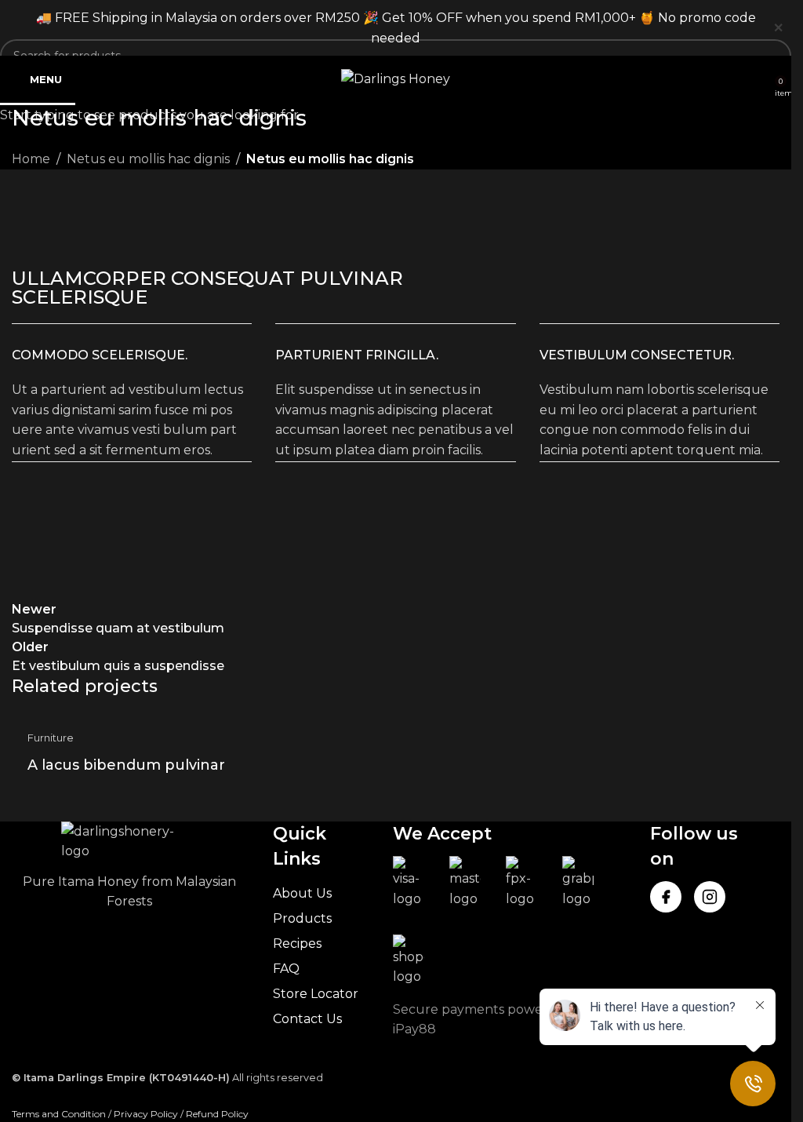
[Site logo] (395, 78)
